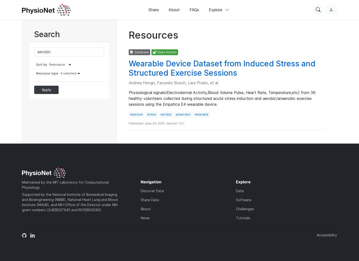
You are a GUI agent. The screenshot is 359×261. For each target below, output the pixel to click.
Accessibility (327, 235)
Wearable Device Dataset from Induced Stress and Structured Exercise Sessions (222, 68)
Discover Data (152, 191)
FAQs (194, 9)
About (174, 9)
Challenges (245, 209)
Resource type (56, 73)
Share (153, 9)
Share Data (150, 200)
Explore (216, 9)
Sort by (41, 64)
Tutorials (243, 218)
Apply (46, 90)
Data (240, 191)
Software (243, 200)
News (145, 218)
